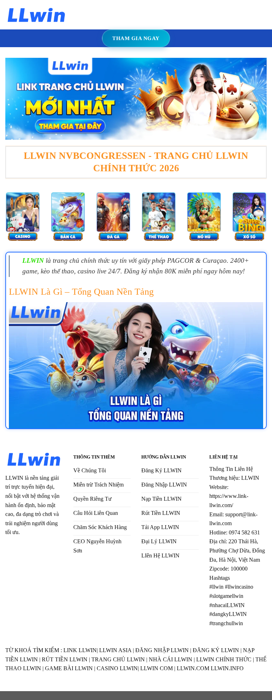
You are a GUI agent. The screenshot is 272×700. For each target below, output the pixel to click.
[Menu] (77, 14)
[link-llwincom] (36, 14)
